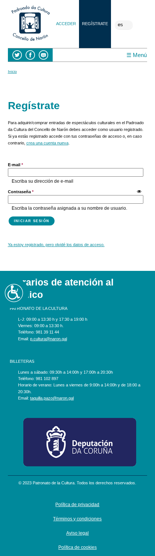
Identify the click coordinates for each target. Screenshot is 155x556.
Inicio (12, 71)
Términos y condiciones (77, 518)
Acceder (66, 23)
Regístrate (95, 23)
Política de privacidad (77, 504)
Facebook (30, 55)
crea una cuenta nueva (47, 143)
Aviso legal (77, 533)
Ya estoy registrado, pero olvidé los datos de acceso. (56, 244)
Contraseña (20, 191)
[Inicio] (30, 41)
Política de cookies (77, 547)
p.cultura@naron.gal (48, 339)
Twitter (17, 55)
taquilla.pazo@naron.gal (52, 398)
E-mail (15, 164)
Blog (43, 55)
